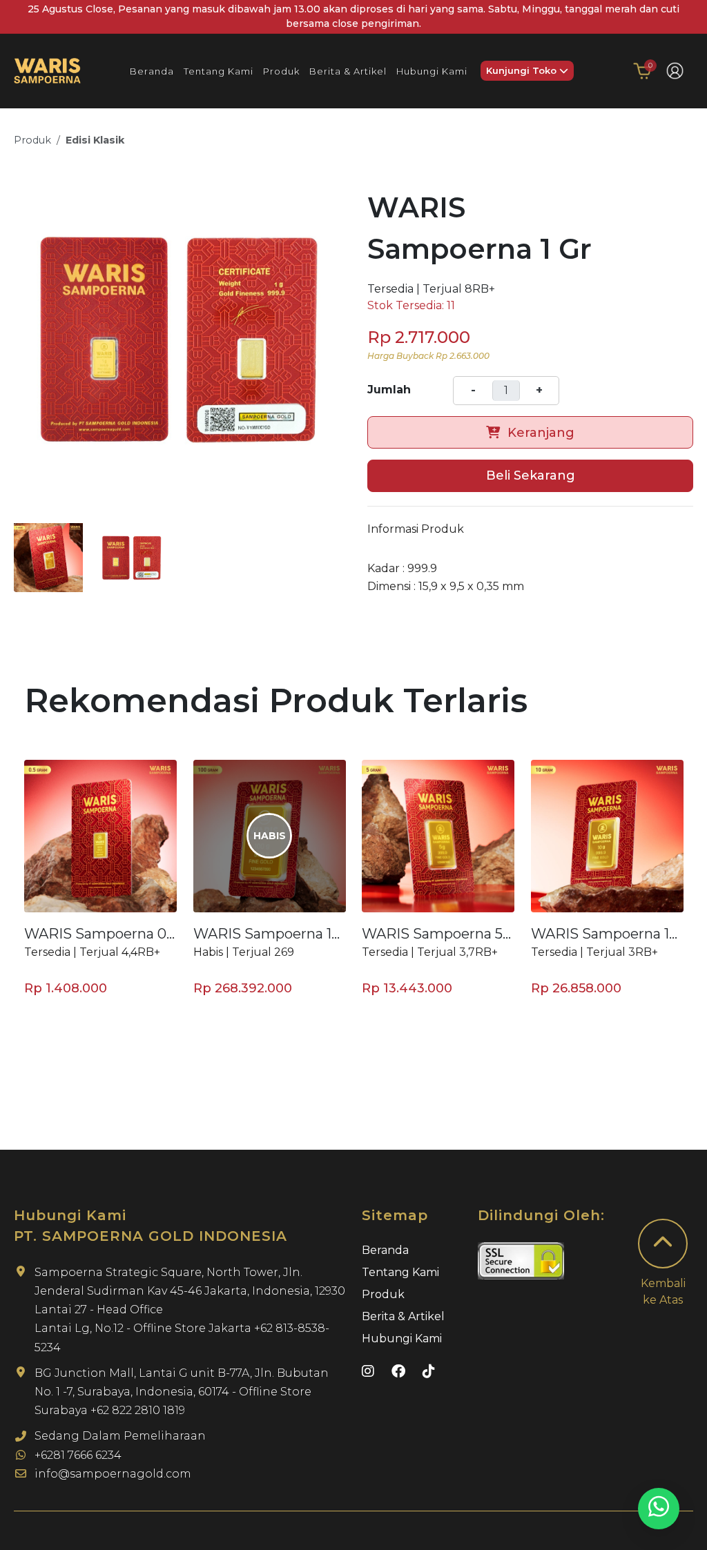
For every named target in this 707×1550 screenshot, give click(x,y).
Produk (32, 140)
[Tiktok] (429, 1371)
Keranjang (539, 432)
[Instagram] (370, 1371)
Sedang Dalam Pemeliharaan (120, 1435)
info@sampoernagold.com (113, 1473)
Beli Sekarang (530, 475)
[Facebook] (400, 1371)
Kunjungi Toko (522, 70)
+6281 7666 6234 (78, 1455)
